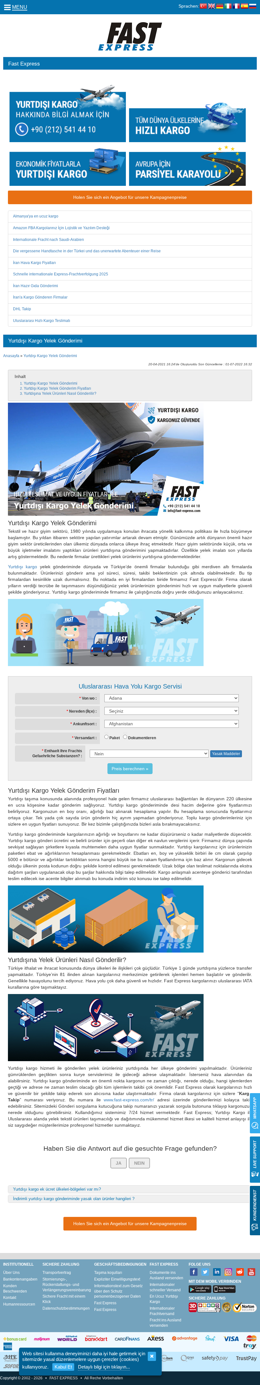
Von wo (88, 698)
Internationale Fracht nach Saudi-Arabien (48, 239)
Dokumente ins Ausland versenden (166, 1275)
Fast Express (105, 1303)
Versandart (84, 738)
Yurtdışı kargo (22, 566)
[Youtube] (252, 1272)
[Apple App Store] (224, 1289)
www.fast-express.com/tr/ (129, 1099)
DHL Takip (22, 309)
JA (118, 1163)
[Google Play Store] (200, 1289)
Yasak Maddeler (226, 754)
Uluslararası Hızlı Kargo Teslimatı (41, 320)
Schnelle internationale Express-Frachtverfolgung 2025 (60, 274)
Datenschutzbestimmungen (66, 1308)
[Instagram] (228, 1272)
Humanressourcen (19, 1304)
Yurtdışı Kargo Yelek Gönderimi (50, 356)
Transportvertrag (56, 1272)
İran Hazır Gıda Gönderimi (35, 286)
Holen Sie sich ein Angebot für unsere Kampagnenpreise (130, 197)
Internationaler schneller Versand (165, 1287)
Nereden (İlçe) (81, 711)
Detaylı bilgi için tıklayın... (104, 1366)
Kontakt (9, 1297)
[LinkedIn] (217, 1272)
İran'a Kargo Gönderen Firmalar (40, 297)
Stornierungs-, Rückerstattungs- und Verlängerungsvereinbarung (66, 1284)
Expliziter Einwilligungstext (117, 1279)
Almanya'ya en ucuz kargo (35, 216)
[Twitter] (205, 1272)
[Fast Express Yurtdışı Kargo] (130, 36)
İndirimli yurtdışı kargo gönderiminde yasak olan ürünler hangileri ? (73, 1198)
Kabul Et (63, 1366)
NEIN (139, 1163)
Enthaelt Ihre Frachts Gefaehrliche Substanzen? (57, 753)
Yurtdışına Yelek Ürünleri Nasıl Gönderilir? (60, 393)
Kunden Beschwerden (15, 1289)
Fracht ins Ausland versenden (165, 1323)
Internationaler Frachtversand (162, 1311)
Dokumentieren (142, 738)
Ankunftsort (83, 724)
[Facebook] (194, 1272)
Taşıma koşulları (108, 1272)
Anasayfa (11, 356)
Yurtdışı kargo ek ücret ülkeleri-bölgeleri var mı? (57, 1189)
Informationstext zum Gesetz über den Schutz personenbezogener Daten (118, 1291)
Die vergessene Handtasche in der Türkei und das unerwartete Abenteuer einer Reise (87, 251)
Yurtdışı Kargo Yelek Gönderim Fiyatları (57, 388)
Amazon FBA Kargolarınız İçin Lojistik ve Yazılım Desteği (61, 228)
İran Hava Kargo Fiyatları (34, 263)
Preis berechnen (128, 768)
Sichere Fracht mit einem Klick (63, 1299)
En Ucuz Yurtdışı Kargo (164, 1299)
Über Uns (11, 1272)
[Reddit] (240, 1272)
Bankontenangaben (20, 1279)
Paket (114, 738)
